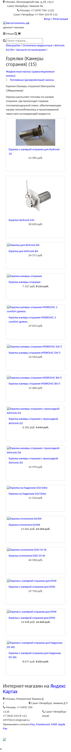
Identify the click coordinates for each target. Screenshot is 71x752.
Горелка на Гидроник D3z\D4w (27, 493)
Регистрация (60, 19)
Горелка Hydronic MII (21, 220)
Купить (35, 164)
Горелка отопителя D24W (24, 525)
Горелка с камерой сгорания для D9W (32, 618)
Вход (47, 19)
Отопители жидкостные (37, 45)
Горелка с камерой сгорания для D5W (32, 586)
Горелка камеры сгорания (24, 282)
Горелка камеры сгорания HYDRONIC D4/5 (35, 352)
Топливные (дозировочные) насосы (32, 80)
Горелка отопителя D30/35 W (27, 555)
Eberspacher (13, 45)
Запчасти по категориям (31, 50)
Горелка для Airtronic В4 (23, 251)
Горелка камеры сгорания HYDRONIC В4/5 (34, 383)
